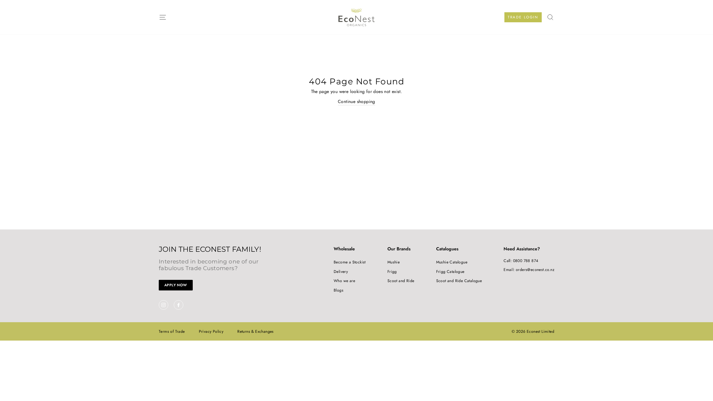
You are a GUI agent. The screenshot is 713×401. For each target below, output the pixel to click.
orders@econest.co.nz (535, 269)
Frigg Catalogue (450, 271)
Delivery (341, 271)
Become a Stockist (350, 262)
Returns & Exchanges (255, 331)
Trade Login (523, 17)
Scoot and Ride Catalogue (459, 280)
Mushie (393, 262)
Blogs (338, 290)
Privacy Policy (211, 331)
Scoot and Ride (400, 280)
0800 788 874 (525, 260)
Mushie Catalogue (451, 262)
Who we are (344, 280)
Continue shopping (356, 101)
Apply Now (175, 285)
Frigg (392, 271)
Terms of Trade (172, 331)
